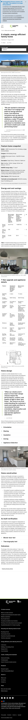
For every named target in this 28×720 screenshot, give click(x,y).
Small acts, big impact (5, 638)
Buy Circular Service (5, 618)
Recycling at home (5, 631)
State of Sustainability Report (7, 671)
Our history (3, 679)
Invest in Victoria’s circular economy (8, 662)
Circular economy (5, 609)
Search (3, 26)
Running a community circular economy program (11, 622)
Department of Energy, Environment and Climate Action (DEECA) (13, 19)
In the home (3, 644)
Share (4, 42)
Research (3, 665)
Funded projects (4, 660)
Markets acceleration (5, 616)
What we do (3, 677)
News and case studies (6, 688)
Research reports (4, 668)
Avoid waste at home (5, 633)
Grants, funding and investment (9, 654)
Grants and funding (5, 657)
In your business (4, 651)
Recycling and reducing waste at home (10, 628)
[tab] (14, 427)
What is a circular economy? (7, 612)
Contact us (3, 682)
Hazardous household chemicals (8, 636)
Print (10, 42)
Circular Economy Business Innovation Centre (10, 614)
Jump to (5, 49)
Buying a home (4, 649)
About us (3, 674)
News (2, 685)
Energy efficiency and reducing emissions (11, 641)
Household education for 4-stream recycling (10, 625)
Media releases (4, 690)
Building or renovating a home (7, 646)
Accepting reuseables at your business (9, 620)
